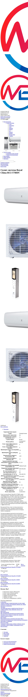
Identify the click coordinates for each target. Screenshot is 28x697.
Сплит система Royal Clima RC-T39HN (10, 579)
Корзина (3, 118)
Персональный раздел (6, 689)
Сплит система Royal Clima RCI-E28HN (10, 583)
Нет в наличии (4, 426)
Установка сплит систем (9, 642)
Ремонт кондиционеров (9, 644)
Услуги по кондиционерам (9, 641)
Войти (2, 116)
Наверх (2, 691)
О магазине (6, 634)
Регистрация (7, 116)
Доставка (5, 632)
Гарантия (5, 636)
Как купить (6, 633)
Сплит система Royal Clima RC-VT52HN (11, 576)
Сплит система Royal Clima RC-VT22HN (11, 567)
